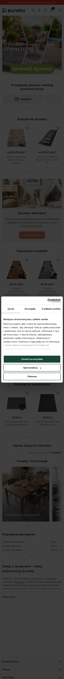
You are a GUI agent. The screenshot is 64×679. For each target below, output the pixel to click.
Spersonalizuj (30, 367)
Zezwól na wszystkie (32, 359)
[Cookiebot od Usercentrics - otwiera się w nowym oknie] (48, 301)
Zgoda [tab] (10, 309)
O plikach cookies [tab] (51, 309)
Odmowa (32, 376)
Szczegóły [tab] (30, 309)
